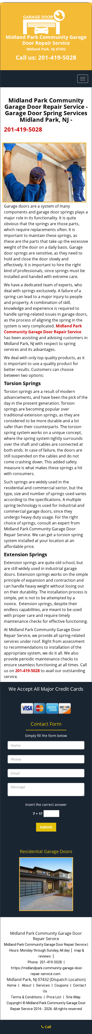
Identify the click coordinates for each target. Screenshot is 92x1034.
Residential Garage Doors (46, 851)
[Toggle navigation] (82, 79)
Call (47, 1026)
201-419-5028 (57, 57)
